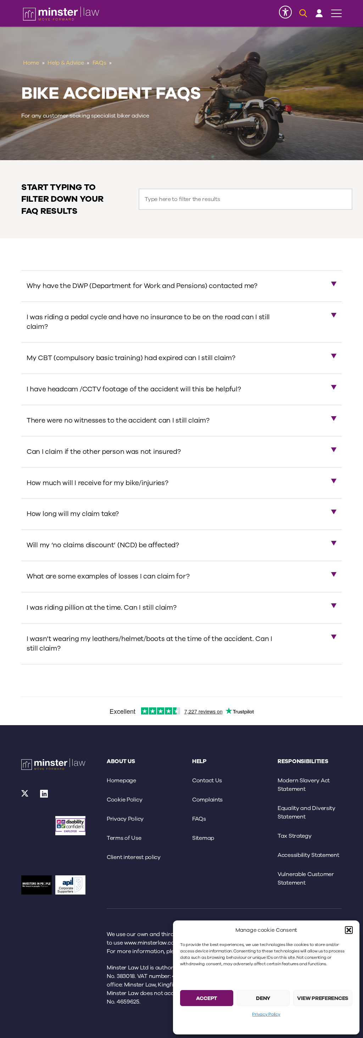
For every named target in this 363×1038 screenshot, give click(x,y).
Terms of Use (124, 838)
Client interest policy (134, 857)
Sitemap (203, 838)
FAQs (99, 63)
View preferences (322, 998)
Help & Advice (66, 63)
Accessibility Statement (308, 855)
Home (31, 63)
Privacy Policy (266, 1014)
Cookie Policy (124, 800)
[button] (348, 930)
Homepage (121, 780)
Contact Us (207, 780)
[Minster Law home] (61, 13)
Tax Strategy (295, 836)
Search (245, 199)
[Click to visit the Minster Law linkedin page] (44, 796)
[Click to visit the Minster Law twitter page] (25, 796)
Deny (263, 998)
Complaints (207, 800)
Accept (206, 998)
